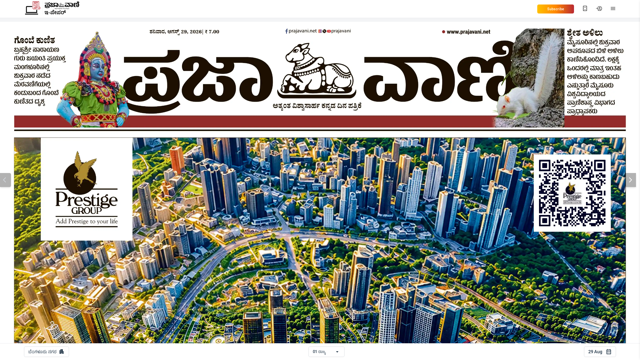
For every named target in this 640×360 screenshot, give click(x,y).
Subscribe (555, 9)
